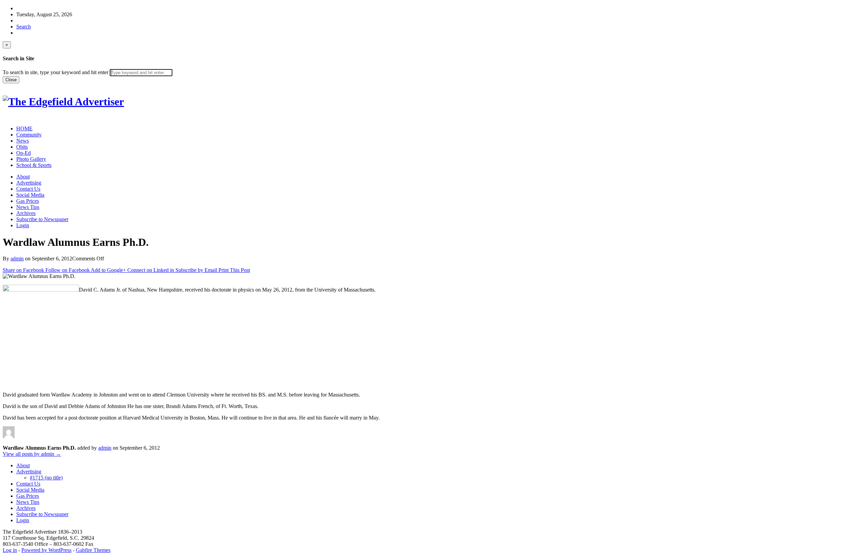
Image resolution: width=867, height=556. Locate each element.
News (22, 141)
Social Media (30, 195)
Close (11, 79)
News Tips (27, 207)
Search (23, 26)
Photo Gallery (31, 159)
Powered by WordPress (46, 550)
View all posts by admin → (32, 454)
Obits (22, 147)
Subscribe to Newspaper (42, 219)
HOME (24, 128)
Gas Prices (27, 201)
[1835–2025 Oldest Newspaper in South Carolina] (63, 101)
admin (17, 258)
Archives (26, 213)
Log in (10, 550)
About (23, 176)
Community (29, 134)
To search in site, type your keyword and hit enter (55, 72)
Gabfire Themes (93, 550)
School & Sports (33, 165)
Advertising (28, 183)
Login (22, 225)
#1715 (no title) (46, 477)
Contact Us (28, 189)
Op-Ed (23, 153)
